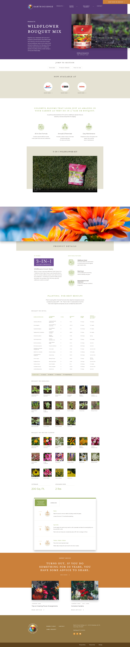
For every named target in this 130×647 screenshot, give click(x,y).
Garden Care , (77, 603)
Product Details (64, 67)
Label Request (51, 629)
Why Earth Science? (86, 6)
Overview (52, 67)
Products (60, 6)
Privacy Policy (82, 644)
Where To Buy (51, 626)
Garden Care (36, 603)
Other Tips (54, 502)
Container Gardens (77, 606)
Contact (99, 6)
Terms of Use (92, 644)
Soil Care (85, 603)
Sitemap (100, 644)
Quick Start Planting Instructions (41, 503)
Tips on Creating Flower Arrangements (45, 606)
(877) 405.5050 (79, 630)
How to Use (77, 67)
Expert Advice (71, 6)
